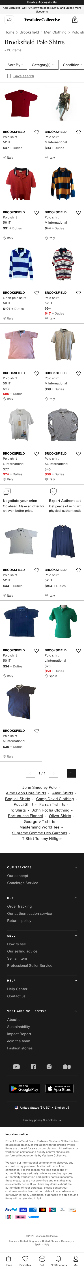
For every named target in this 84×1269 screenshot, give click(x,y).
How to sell (16, 944)
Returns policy (19, 920)
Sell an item (17, 958)
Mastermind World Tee (39, 827)
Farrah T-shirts (52, 804)
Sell (11, 936)
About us (14, 1019)
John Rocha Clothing (50, 810)
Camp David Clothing (55, 799)
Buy (10, 898)
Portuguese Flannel (25, 816)
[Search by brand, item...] (9, 19)
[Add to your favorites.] (36, 132)
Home (9, 32)
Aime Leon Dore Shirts (26, 793)
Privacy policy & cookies (40, 1120)
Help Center (17, 989)
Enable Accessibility (42, 2)
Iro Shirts (18, 810)
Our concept (17, 875)
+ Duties (16, 147)
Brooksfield (29, 32)
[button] (75, 20)
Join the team (18, 1041)
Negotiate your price (20, 500)
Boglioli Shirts (17, 799)
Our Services (19, 867)
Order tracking (19, 906)
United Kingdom (29, 1241)
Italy (46, 1244)
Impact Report (19, 1033)
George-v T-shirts (39, 821)
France (13, 1241)
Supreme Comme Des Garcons (39, 833)
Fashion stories (20, 1048)
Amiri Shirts (62, 793)
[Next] (53, 773)
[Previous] (30, 773)
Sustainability (18, 1026)
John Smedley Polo (39, 787)
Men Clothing (55, 32)
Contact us (16, 996)
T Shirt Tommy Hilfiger (42, 838)
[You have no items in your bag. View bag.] (75, 20)
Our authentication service (29, 913)
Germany (66, 1241)
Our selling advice (22, 951)
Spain (38, 1244)
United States (50, 1241)
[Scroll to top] (71, 773)
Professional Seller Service (29, 965)
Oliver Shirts (60, 816)
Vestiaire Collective (27, 1011)
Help (11, 981)
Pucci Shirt (23, 804)
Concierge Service (22, 882)
